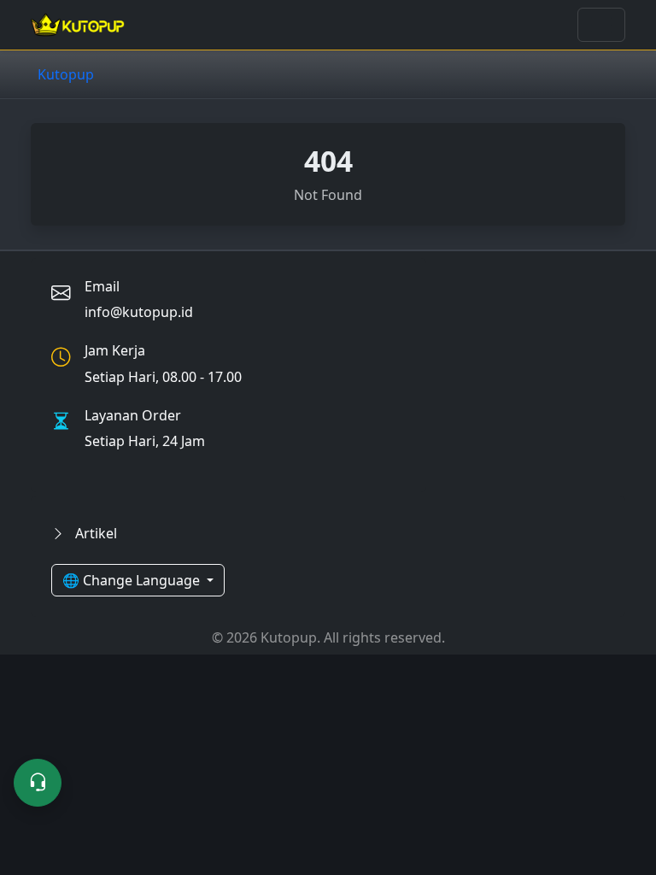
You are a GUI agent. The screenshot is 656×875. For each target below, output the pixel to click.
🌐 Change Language (132, 580)
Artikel (94, 533)
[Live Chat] (38, 783)
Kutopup (66, 74)
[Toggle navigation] (601, 25)
